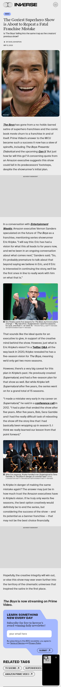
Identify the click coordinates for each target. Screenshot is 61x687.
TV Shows (10, 668)
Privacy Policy (35, 643)
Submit (43, 650)
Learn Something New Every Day (22, 615)
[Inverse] (26, 4)
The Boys (9, 124)
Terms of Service (17, 643)
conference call (45, 403)
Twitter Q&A (40, 347)
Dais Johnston (15, 42)
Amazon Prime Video (17, 674)
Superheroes (33, 668)
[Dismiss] (55, 657)
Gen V (42, 151)
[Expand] (45, 657)
